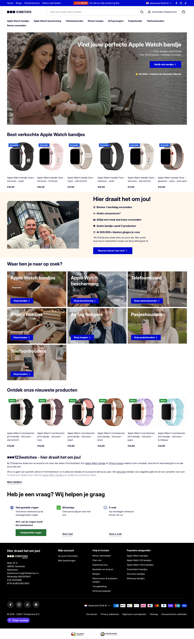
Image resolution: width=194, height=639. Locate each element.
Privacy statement (110, 614)
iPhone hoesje (116, 463)
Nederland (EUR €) (159, 3)
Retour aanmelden (51, 3)
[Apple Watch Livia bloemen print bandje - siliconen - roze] (51, 412)
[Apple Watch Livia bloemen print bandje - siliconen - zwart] (81, 412)
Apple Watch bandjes (53, 475)
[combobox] (96, 12)
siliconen (121, 471)
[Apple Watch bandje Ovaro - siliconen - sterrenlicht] (142, 156)
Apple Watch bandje (95, 463)
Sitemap (154, 614)
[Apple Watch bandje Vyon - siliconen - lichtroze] (51, 156)
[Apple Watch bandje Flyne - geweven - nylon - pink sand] (172, 156)
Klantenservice (32, 3)
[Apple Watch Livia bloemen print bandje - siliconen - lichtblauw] (172, 412)
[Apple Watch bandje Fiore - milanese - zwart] (112, 156)
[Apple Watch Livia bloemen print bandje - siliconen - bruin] (112, 412)
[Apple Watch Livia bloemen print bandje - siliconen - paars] (142, 412)
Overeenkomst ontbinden (174, 614)
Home (10, 3)
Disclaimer (91, 614)
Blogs (19, 3)
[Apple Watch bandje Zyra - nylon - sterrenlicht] (81, 156)
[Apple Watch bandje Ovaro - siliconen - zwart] (21, 156)
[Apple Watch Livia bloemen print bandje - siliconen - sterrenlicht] (21, 412)
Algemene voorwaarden (134, 614)
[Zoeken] (142, 12)
